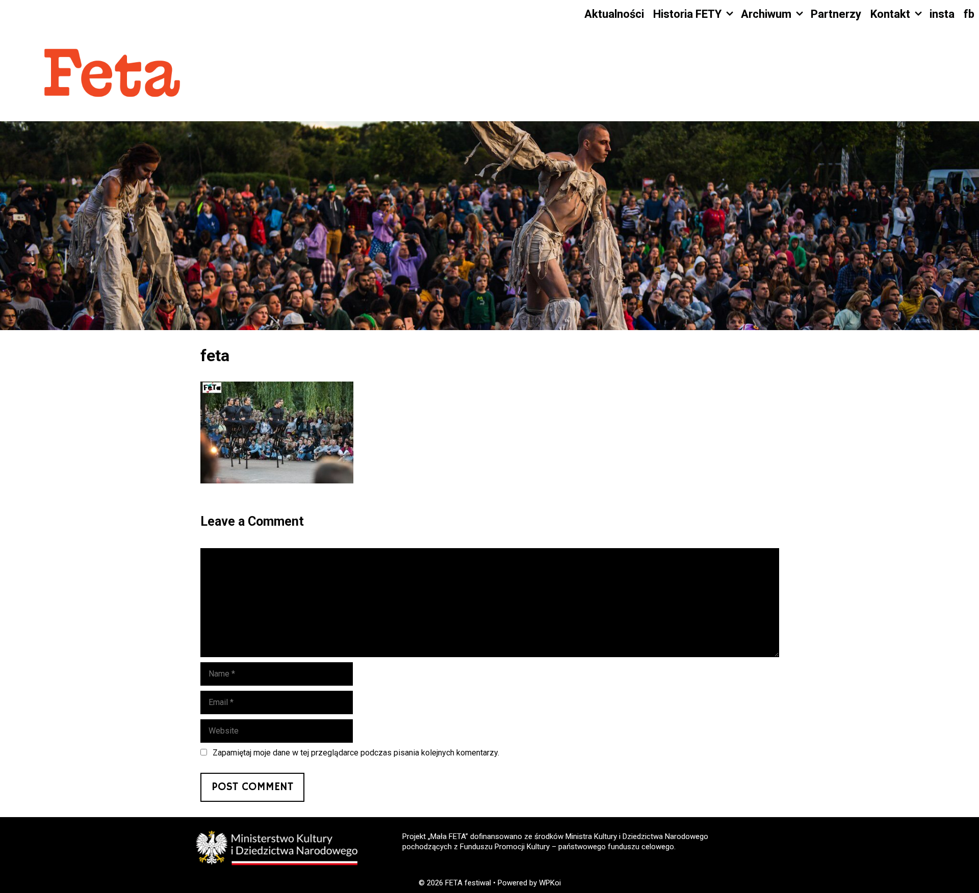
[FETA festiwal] (112, 74)
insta (942, 14)
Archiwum (766, 14)
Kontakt (890, 14)
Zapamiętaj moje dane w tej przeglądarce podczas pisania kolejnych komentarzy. (356, 752)
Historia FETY (687, 14)
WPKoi (550, 882)
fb (969, 14)
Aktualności (614, 14)
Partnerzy (836, 14)
